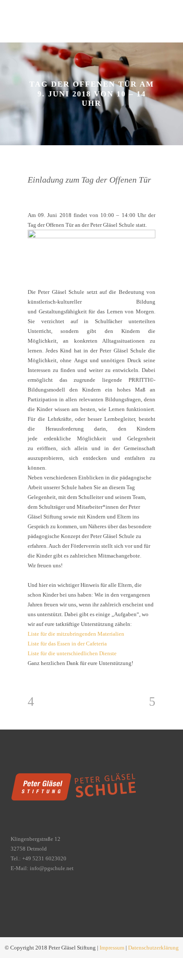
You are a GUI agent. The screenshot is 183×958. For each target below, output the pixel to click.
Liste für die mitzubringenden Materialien (76, 634)
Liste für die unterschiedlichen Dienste (72, 653)
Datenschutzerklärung (153, 947)
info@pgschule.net (52, 868)
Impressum (112, 947)
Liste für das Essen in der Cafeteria (67, 643)
